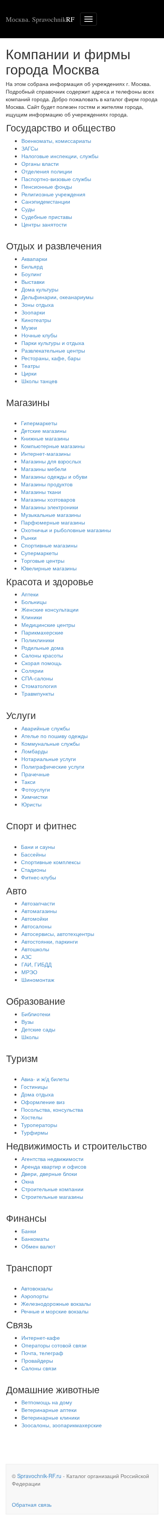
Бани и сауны (38, 846)
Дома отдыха (37, 1094)
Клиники (31, 617)
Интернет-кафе (40, 1337)
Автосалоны (36, 926)
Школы (30, 1037)
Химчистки (34, 796)
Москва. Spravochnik (40, 19)
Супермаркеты (39, 553)
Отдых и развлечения (54, 245)
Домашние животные (53, 1389)
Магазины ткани (41, 491)
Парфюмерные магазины (53, 522)
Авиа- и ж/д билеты (45, 1079)
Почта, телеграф (42, 1353)
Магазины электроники (49, 507)
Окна (27, 1181)
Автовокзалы (37, 1288)
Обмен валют (38, 1246)
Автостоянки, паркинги (49, 941)
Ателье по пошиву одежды (54, 736)
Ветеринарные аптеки (49, 1410)
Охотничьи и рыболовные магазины (66, 530)
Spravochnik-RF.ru (39, 1476)
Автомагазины (39, 911)
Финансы (26, 1217)
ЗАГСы (29, 148)
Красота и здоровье (49, 581)
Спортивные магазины (49, 545)
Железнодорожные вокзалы (56, 1303)
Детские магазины (43, 430)
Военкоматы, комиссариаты (56, 140)
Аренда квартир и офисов (53, 1166)
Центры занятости (44, 224)
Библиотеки (35, 1014)
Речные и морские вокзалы (54, 1311)
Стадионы (33, 869)
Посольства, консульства (52, 1109)
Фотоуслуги (35, 789)
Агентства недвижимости (52, 1159)
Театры (30, 365)
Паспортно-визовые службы (56, 179)
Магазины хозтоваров (48, 499)
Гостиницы (34, 1086)
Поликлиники (37, 640)
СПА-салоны (37, 678)
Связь (19, 1324)
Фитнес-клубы (38, 877)
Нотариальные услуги (48, 759)
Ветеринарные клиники (50, 1417)
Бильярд (32, 266)
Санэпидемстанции (45, 201)
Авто (16, 890)
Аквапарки (34, 258)
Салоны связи (38, 1368)
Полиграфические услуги (52, 766)
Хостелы (31, 1117)
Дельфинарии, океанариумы (57, 297)
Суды (28, 209)
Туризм (22, 1058)
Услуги (21, 715)
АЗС (26, 956)
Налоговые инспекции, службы (59, 156)
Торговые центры (42, 560)
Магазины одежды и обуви (54, 476)
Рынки (29, 537)
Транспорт (29, 1267)
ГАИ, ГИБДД (36, 964)
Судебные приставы (46, 216)
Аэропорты (34, 1296)
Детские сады (38, 1029)
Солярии (32, 670)
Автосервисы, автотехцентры (57, 933)
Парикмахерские (42, 632)
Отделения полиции (46, 171)
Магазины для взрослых (51, 461)
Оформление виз (42, 1102)
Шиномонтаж (37, 979)
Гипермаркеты (39, 423)
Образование (35, 1000)
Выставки (33, 281)
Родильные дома (42, 647)
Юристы (31, 804)
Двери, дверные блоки (49, 1173)
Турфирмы (34, 1132)
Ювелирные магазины (49, 568)
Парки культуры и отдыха (52, 342)
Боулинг (31, 274)
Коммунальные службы (50, 743)
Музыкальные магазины (51, 514)
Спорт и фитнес (41, 825)
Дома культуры (39, 289)
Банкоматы (35, 1238)
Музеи (29, 327)
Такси (28, 781)
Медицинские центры (48, 624)
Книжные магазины (45, 438)
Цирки (29, 373)
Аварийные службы (45, 728)
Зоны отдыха (37, 304)
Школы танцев (39, 381)
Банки (28, 1231)
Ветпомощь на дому (46, 1402)
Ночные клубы (39, 335)
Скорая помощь (41, 663)
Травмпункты (37, 693)
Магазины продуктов (46, 484)
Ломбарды (34, 751)
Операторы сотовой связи (54, 1345)
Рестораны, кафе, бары (50, 358)
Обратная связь (31, 1504)
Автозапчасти (38, 903)
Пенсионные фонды (46, 186)
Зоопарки (33, 312)
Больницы (34, 602)
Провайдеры (37, 1360)
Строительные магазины (52, 1196)
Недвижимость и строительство (76, 1145)
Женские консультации (50, 609)
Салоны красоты (42, 655)
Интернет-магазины (46, 453)
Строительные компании (52, 1189)
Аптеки (30, 594)
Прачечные (35, 774)
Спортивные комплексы (50, 862)
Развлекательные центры (53, 350)
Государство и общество (61, 127)
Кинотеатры (36, 320)
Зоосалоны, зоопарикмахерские (61, 1425)
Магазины (28, 402)
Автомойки (34, 918)
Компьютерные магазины (53, 446)
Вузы (27, 1021)
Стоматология (39, 686)
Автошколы (35, 949)
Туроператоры (39, 1125)
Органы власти (40, 163)
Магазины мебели (43, 469)
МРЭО (29, 972)
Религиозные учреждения (53, 194)
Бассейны (33, 854)
